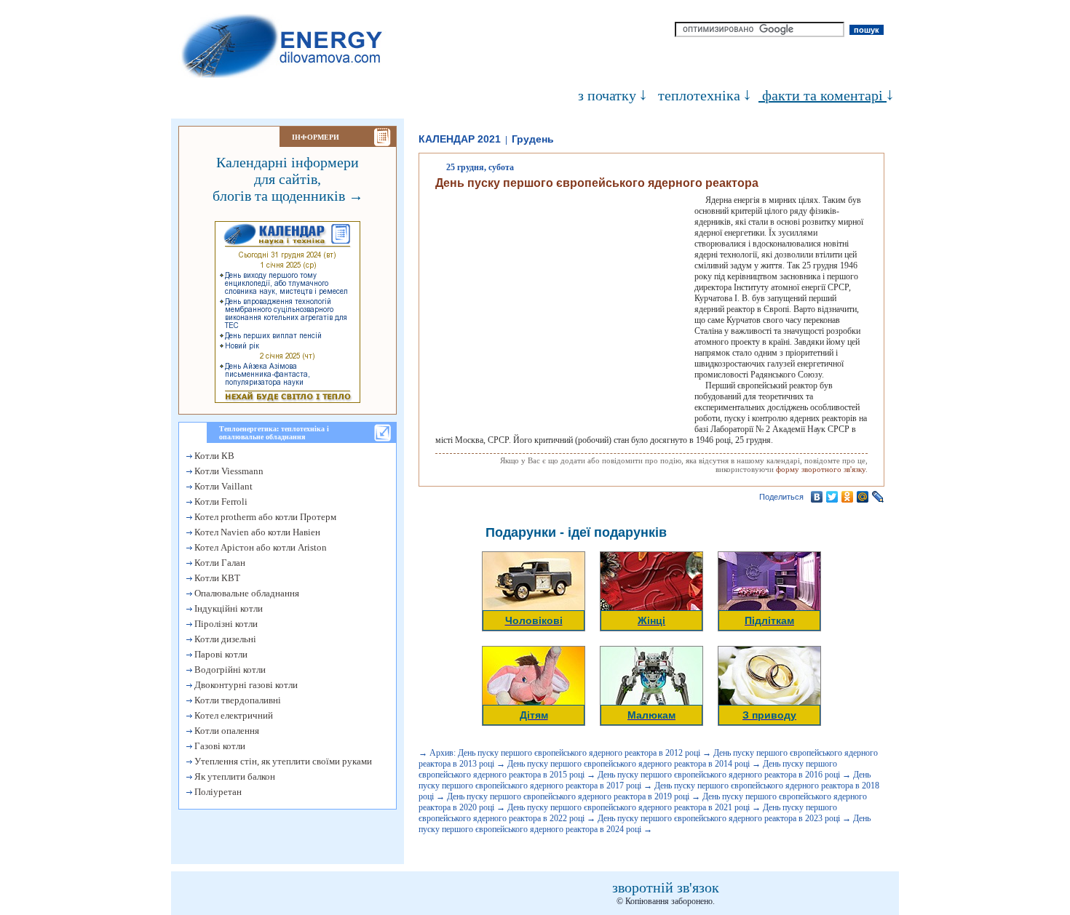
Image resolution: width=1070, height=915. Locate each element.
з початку (607, 95)
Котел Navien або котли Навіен (256, 532)
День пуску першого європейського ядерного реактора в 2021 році (628, 807)
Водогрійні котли (229, 669)
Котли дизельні (224, 639)
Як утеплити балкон (233, 776)
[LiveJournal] (878, 496)
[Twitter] (832, 496)
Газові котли (218, 745)
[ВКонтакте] (817, 496)
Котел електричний (232, 715)
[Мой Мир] (863, 496)
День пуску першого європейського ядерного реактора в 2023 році (719, 818)
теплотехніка (699, 95)
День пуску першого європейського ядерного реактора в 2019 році (568, 796)
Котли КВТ (216, 577)
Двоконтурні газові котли (245, 684)
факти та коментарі (822, 95)
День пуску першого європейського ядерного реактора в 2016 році (719, 775)
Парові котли (219, 654)
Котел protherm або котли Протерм (264, 516)
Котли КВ (213, 455)
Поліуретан (217, 791)
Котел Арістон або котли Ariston (259, 547)
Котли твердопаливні (236, 700)
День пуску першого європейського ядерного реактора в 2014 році (628, 764)
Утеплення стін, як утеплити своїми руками (282, 761)
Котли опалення (225, 730)
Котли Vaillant (222, 486)
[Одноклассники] (847, 496)
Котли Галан (218, 562)
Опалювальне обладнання (245, 593)
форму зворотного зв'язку (820, 469)
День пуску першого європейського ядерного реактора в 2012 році (579, 753)
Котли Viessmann (227, 471)
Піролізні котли (225, 623)
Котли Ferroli (219, 501)
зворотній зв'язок (666, 887)
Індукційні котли (227, 608)
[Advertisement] (557, 311)
